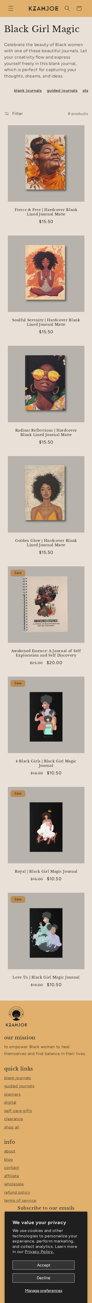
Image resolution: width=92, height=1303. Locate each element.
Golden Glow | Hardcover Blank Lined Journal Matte (46, 543)
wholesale (14, 1183)
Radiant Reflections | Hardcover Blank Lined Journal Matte (46, 432)
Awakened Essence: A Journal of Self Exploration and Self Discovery (46, 653)
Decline (43, 1277)
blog (8, 1159)
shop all (11, 1127)
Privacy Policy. (39, 1251)
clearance (13, 1118)
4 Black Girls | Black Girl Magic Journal (45, 763)
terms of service (20, 1200)
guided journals (62, 90)
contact (11, 1167)
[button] (11, 8)
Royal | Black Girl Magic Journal (45, 871)
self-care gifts (18, 1110)
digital (10, 1102)
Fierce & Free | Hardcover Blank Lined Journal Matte (46, 212)
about (9, 1151)
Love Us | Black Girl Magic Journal (46, 977)
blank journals (28, 90)
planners (12, 1094)
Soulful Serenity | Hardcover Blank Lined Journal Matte (46, 322)
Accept (43, 1265)
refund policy (17, 1192)
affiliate (11, 1175)
